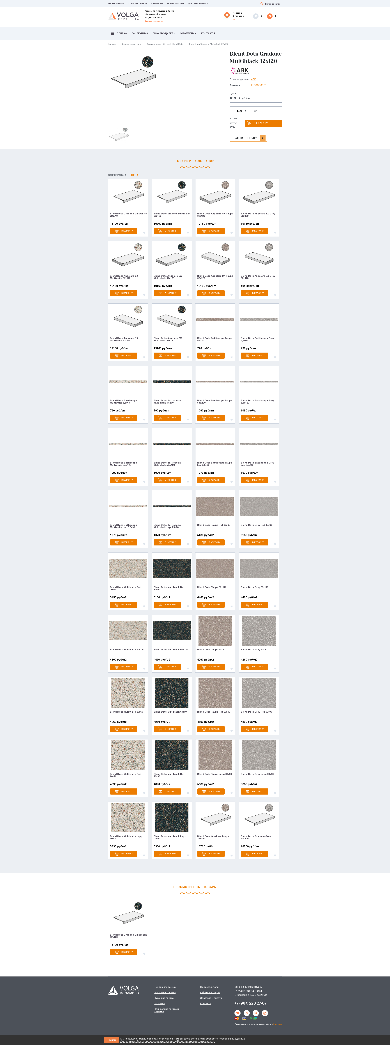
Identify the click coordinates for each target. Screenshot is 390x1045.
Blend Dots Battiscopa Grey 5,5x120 (257, 402)
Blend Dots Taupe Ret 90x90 (213, 712)
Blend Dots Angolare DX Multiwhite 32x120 (124, 339)
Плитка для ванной (165, 987)
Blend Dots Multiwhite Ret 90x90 (125, 775)
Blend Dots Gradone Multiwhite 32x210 (128, 215)
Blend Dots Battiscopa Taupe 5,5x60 (214, 339)
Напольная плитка (165, 992)
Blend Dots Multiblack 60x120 (171, 650)
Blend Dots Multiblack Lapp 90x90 (170, 837)
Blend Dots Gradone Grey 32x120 (256, 837)
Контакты (208, 34)
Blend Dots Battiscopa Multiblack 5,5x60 (167, 402)
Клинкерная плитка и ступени (166, 1010)
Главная (112, 44)
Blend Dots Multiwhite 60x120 (127, 650)
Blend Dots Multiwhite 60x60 (126, 712)
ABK (253, 79)
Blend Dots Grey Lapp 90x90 (257, 774)
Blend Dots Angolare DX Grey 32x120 (258, 277)
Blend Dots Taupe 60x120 (211, 587)
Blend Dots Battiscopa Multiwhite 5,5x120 (123, 464)
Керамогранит (154, 44)
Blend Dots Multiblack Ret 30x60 (169, 588)
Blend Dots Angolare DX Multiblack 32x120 (168, 339)
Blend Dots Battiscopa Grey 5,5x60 (257, 339)
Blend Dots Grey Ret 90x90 (256, 712)
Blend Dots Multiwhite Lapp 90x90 (126, 837)
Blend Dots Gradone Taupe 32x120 (213, 837)
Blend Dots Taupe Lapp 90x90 (214, 774)
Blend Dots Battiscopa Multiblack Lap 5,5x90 (167, 526)
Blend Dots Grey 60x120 (254, 587)
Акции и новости (116, 3)
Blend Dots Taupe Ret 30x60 (213, 525)
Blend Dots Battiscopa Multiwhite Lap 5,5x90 (123, 526)
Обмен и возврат (175, 3)
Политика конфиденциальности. (196, 1041)
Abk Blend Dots (175, 44)
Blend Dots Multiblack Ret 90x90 (169, 775)
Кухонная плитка (164, 998)
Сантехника (139, 34)
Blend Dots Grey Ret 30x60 (256, 525)
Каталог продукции (131, 44)
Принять (111, 1040)
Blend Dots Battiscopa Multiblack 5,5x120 (167, 464)
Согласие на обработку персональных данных (147, 1041)
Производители (164, 34)
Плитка (122, 34)
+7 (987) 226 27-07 (153, 18)
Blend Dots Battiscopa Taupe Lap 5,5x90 (214, 464)
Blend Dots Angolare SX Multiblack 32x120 (168, 277)
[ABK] (239, 70)
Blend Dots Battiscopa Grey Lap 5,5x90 (257, 464)
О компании (188, 34)
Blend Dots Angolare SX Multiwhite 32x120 (124, 277)
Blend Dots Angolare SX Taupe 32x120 (215, 215)
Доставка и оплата (197, 3)
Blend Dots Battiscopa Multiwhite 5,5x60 (123, 402)
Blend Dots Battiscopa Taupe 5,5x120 (214, 402)
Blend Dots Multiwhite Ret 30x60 (125, 588)
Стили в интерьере (137, 3)
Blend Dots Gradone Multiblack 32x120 (208, 44)
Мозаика (159, 1003)
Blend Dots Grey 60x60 (254, 650)
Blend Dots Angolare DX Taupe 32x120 (215, 277)
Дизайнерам (157, 3)
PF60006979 (258, 85)
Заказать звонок (154, 21)
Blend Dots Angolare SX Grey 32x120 (258, 215)
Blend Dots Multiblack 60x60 (170, 712)
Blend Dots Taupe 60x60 (211, 650)
